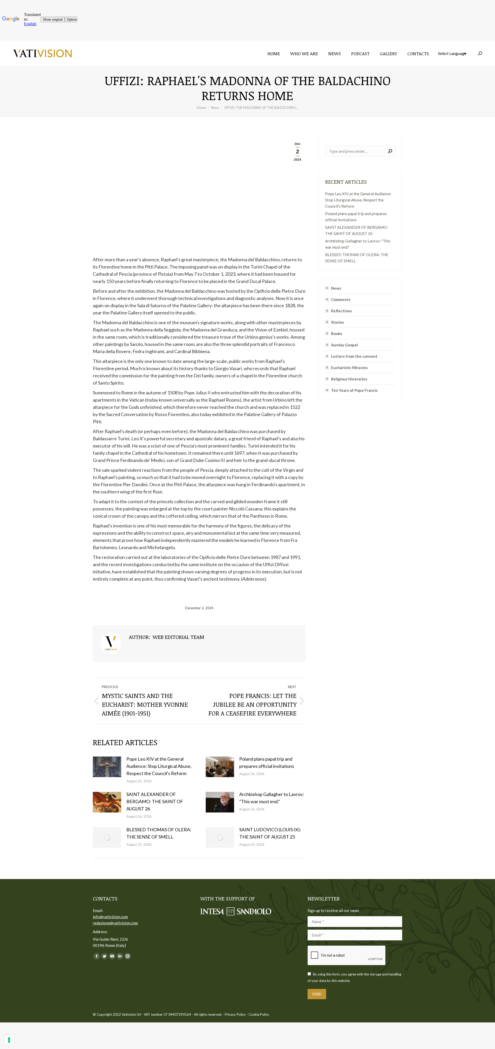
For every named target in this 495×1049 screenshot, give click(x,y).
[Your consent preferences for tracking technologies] (9, 1040)
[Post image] (107, 767)
